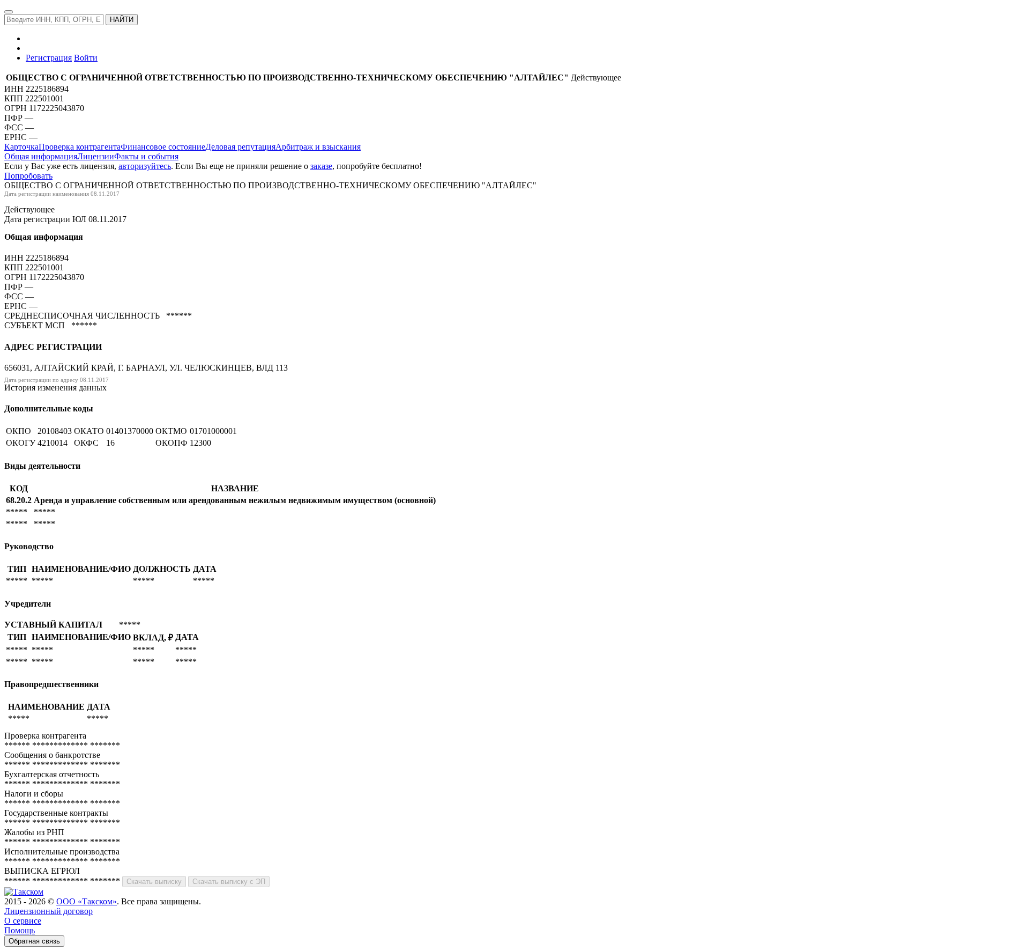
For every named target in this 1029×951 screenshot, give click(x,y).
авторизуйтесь (144, 166)
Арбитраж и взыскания (318, 146)
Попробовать (28, 175)
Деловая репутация (240, 146)
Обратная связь (34, 941)
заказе (321, 166)
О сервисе (22, 920)
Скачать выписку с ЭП (228, 882)
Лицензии (95, 156)
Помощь (19, 930)
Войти (86, 57)
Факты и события (146, 156)
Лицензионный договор (48, 911)
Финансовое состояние (163, 146)
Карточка (21, 146)
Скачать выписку (154, 882)
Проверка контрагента (80, 146)
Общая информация (40, 156)
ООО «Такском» (86, 901)
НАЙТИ (121, 20)
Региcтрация (49, 57)
